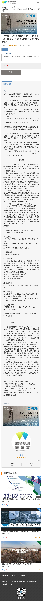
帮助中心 (22, 575)
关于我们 (5, 575)
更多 (39, 460)
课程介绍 (7, 84)
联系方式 (13, 575)
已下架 (11, 72)
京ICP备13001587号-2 (9, 584)
